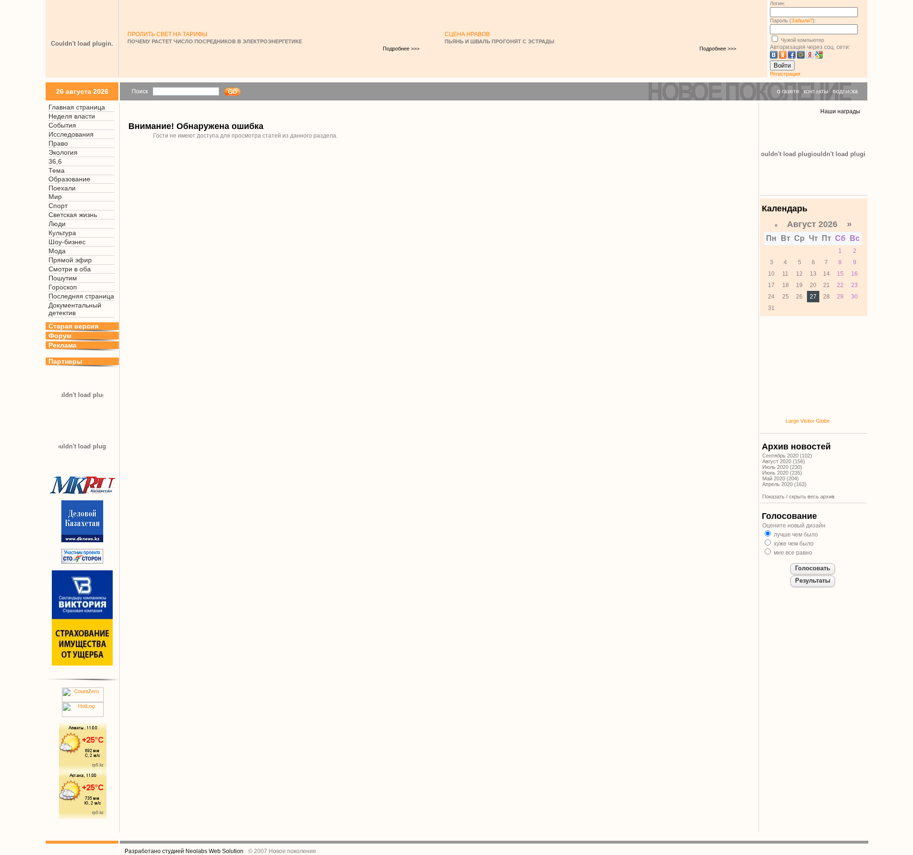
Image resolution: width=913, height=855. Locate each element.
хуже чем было (793, 543)
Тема (57, 170)
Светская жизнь (73, 215)
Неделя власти (72, 116)
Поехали (62, 188)
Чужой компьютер (801, 40)
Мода (57, 251)
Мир (55, 196)
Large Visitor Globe (808, 421)
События (62, 125)
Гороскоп (63, 287)
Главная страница (77, 107)
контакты (816, 91)
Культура (62, 233)
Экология (63, 152)
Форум (60, 335)
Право (58, 143)
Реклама (63, 345)
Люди (57, 224)
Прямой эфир (70, 260)
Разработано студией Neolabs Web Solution (184, 851)
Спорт (58, 205)
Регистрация (785, 74)
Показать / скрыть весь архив (798, 496)
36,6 (55, 161)
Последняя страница (81, 296)
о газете (788, 91)
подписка (845, 91)
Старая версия (73, 326)
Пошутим (63, 278)
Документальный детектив (75, 309)
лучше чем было (795, 534)
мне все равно (792, 552)
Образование (69, 179)
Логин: (777, 3)
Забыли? (802, 20)
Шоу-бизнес (67, 242)
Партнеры (65, 361)
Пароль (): (793, 20)
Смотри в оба (70, 269)
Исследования (71, 134)
